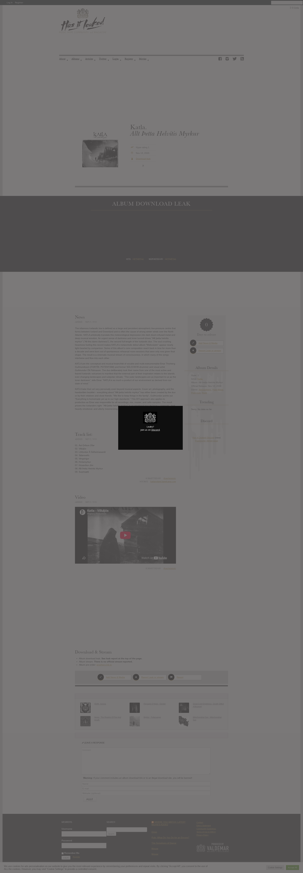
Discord (155, 429)
